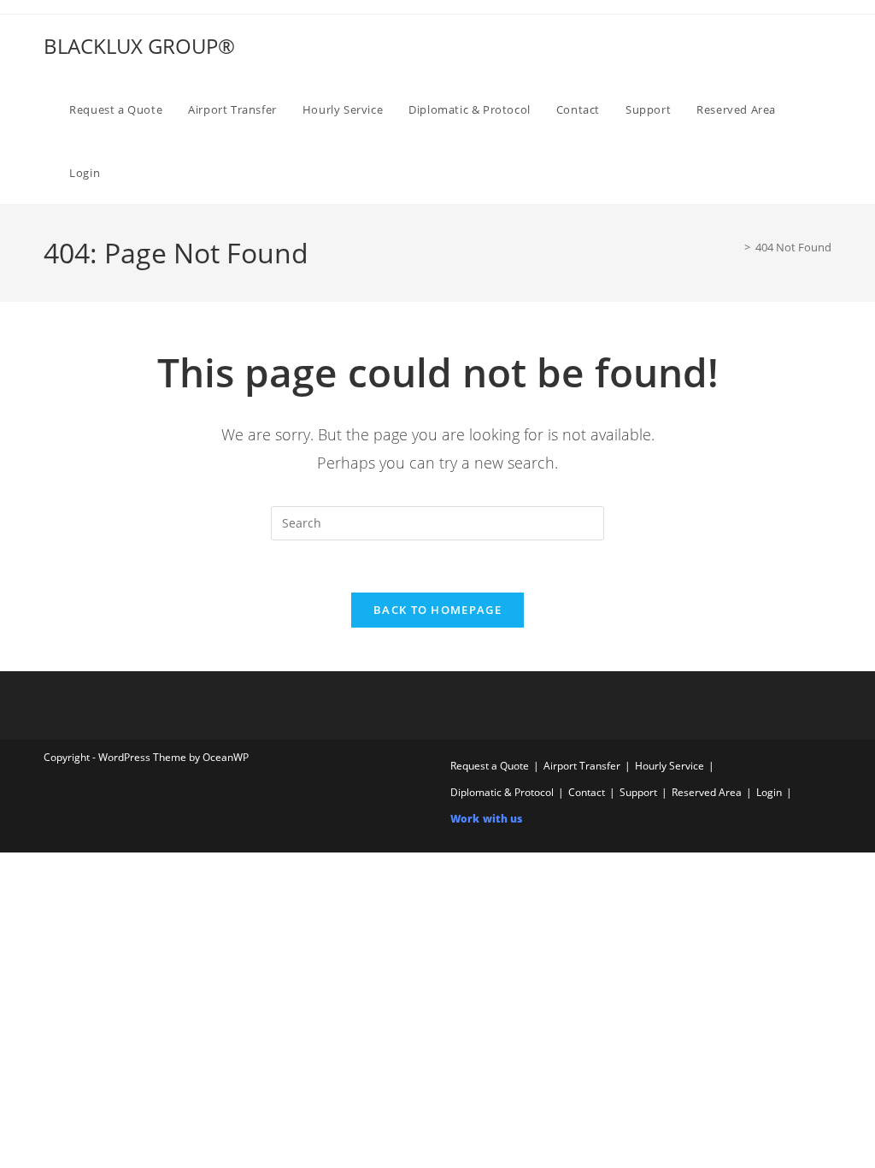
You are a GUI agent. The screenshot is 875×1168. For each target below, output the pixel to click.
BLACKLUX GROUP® (139, 46)
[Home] (735, 247)
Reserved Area (707, 792)
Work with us (486, 818)
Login (769, 792)
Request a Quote (489, 765)
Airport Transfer (581, 765)
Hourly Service (669, 765)
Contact (586, 792)
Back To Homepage (437, 609)
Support (638, 792)
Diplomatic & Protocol (502, 792)
